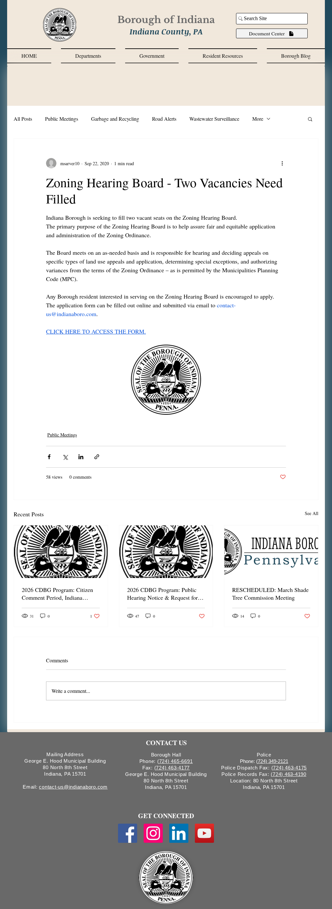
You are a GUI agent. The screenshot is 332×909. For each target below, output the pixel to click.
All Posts (23, 118)
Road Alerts (164, 118)
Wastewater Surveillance (214, 118)
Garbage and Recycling (115, 118)
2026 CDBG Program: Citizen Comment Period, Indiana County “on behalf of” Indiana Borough (57, 593)
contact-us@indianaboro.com (73, 787)
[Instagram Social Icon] (153, 833)
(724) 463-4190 (288, 774)
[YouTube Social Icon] (204, 833)
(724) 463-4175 (289, 767)
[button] (88, 55)
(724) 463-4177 (172, 767)
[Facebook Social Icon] (127, 833)
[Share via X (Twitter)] (65, 457)
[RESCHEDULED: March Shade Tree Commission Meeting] (271, 551)
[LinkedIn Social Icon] (178, 833)
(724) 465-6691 (175, 761)
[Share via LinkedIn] (81, 457)
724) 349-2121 (273, 761)
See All (311, 513)
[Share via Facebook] (49, 457)
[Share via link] (97, 457)
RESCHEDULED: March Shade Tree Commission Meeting (270, 593)
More (257, 118)
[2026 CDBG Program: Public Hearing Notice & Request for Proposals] (166, 551)
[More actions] (282, 163)
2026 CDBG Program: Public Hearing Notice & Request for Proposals (162, 593)
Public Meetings (61, 118)
